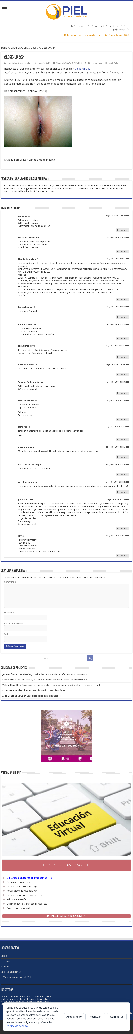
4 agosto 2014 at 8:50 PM (118, 324)
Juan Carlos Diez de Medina (19, 63)
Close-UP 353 (82, 68)
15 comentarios (95, 63)
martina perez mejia (29, 464)
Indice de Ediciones (11, 972)
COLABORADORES (20, 47)
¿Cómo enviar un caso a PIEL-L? (17, 977)
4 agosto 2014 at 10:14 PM (117, 346)
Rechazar (95, 1016)
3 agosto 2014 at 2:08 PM (118, 237)
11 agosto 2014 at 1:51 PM (117, 447)
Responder (122, 230)
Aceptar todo (74, 1016)
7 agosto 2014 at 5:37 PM (118, 400)
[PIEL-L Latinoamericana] (66, 11)
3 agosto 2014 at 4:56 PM (118, 259)
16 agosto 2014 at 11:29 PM (117, 482)
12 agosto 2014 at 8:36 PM (117, 464)
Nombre (9, 612)
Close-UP (35, 47)
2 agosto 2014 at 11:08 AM (117, 216)
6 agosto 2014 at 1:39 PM (118, 382)
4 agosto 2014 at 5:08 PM (118, 307)
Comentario (11, 582)
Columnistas (7, 966)
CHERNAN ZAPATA (27, 364)
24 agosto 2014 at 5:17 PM (117, 536)
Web (6, 634)
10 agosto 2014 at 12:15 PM (117, 426)
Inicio (6, 47)
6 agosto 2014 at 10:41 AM (117, 364)
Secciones (6, 961)
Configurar (116, 1016)
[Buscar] (90, 658)
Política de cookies (17, 1025)
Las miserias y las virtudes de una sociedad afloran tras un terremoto (53, 674)
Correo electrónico (14, 623)
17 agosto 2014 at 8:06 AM (117, 499)
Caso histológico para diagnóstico (49, 690)
